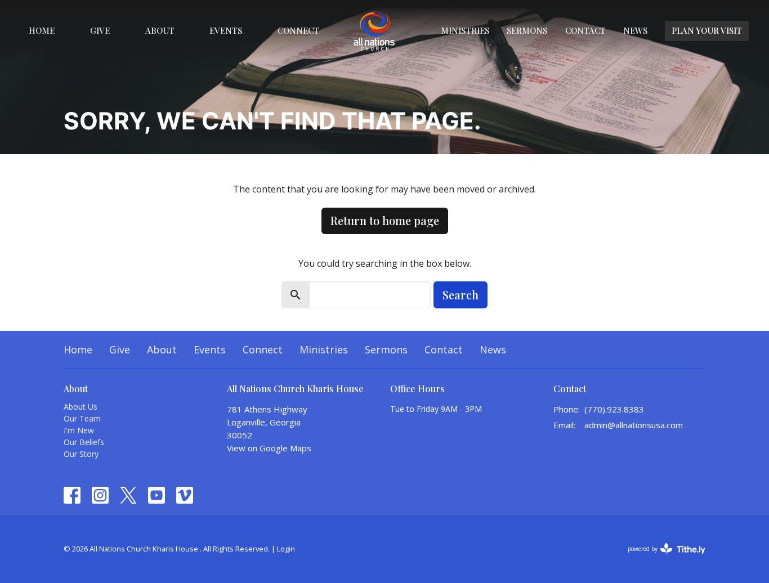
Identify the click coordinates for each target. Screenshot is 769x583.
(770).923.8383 (614, 409)
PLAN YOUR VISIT (707, 30)
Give (100, 30)
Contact (585, 30)
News (635, 30)
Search (460, 294)
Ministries (465, 30)
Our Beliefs (84, 442)
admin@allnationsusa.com (633, 424)
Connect (298, 30)
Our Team (82, 418)
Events (225, 30)
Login (286, 549)
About (160, 30)
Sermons (527, 30)
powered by (661, 558)
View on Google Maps (269, 448)
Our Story (81, 454)
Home (42, 30)
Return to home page (384, 220)
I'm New (79, 430)
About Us (80, 406)
